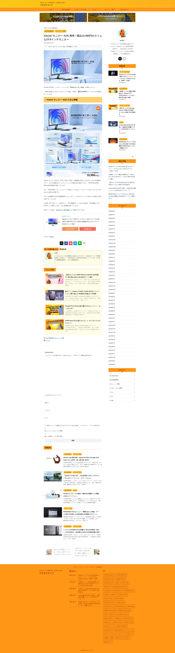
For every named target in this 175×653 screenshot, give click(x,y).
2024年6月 (111, 304)
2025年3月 (111, 272)
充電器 (106, 638)
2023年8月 (111, 339)
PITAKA (106, 594)
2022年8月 (111, 364)
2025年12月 (111, 239)
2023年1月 (111, 354)
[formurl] (124, 59)
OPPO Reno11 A (117, 590)
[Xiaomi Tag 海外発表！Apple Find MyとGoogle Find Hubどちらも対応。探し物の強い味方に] (53, 462)
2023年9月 (111, 336)
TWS (105, 614)
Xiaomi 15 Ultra (128, 618)
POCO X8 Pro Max (120, 606)
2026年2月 (111, 232)
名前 (46, 402)
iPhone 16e (125, 583)
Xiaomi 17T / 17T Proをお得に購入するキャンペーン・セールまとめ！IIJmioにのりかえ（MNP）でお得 (121, 169)
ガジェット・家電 (109, 9)
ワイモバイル (129, 634)
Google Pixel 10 (108, 583)
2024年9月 (111, 293)
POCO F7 (113, 594)
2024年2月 (111, 318)
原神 (112, 638)
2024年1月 (111, 321)
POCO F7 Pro (123, 594)
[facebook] (66, 243)
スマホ (95, 9)
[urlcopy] (84, 243)
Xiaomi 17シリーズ (109, 626)
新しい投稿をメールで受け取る (54, 436)
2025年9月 (111, 250)
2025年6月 (111, 261)
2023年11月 (111, 329)
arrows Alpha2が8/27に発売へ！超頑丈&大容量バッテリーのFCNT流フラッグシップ (122, 189)
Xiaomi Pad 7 (107, 630)
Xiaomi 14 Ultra (123, 614)
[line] (80, 243)
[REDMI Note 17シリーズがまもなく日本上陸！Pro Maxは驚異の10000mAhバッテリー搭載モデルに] (113, 142)
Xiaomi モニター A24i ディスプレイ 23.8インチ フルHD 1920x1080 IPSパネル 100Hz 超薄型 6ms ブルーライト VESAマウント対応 (81, 221)
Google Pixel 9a (120, 579)
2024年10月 (112, 289)
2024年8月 (111, 296)
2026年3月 (111, 229)
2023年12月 (111, 325)
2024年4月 (111, 311)
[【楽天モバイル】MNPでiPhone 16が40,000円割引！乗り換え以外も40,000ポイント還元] (55, 283)
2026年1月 (111, 236)
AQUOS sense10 (109, 575)
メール (47, 410)
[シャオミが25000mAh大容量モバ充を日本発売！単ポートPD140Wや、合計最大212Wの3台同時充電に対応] (53, 535)
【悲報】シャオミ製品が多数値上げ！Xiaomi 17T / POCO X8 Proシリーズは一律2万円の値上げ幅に (121, 177)
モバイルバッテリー (117, 634)
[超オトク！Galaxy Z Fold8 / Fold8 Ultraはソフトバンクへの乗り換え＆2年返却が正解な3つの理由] (55, 299)
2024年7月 (111, 300)
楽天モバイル (107, 641)
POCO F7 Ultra (108, 598)
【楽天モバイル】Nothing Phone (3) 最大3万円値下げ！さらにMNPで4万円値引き (121, 183)
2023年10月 (112, 332)
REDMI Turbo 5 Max (124, 610)
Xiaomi (51, 237)
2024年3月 (111, 314)
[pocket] (70, 243)
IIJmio (117, 583)
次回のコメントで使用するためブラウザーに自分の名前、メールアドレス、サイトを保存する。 (73, 425)
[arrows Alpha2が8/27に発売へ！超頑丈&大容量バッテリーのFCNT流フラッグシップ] (113, 125)
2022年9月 (111, 361)
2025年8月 (111, 254)
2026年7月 (111, 214)
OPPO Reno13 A (129, 590)
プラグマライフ (46, 5)
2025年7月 (111, 257)
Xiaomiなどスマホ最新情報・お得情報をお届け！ (51, 570)
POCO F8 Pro (119, 598)
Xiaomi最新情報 (65, 9)
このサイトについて (78, 567)
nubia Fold (107, 590)
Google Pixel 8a (108, 579)
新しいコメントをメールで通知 (54, 431)
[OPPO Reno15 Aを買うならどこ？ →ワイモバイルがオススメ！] (55, 329)
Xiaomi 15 (118, 618)
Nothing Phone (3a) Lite (120, 586)
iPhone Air (107, 586)
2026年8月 (111, 211)
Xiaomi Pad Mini (118, 630)
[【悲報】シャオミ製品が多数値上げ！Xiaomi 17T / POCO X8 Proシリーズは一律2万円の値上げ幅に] (113, 92)
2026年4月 (111, 225)
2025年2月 (111, 275)
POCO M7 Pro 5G (109, 602)
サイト (46, 418)
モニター (48, 340)
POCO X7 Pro (120, 602)
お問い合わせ (124, 9)
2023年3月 (111, 350)
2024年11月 (111, 286)
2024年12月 (111, 282)
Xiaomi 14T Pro (108, 618)
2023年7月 (111, 343)
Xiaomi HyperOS (121, 626)
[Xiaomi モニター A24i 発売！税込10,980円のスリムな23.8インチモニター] (75, 243)
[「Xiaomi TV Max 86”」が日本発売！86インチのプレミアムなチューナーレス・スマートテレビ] (53, 480)
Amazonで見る (70, 229)
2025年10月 (112, 247)
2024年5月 (111, 307)
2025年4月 (111, 268)
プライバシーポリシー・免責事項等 (93, 567)
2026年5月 (111, 222)
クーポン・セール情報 (80, 9)
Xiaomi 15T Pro (117, 622)
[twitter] (61, 243)
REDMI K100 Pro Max (110, 610)
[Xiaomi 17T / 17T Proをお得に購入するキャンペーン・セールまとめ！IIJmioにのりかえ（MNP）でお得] (113, 75)
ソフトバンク (129, 630)
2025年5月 (111, 264)
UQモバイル (113, 614)
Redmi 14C (131, 606)
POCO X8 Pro (108, 606)
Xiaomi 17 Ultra (129, 622)
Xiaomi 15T (107, 622)
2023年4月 (111, 346)
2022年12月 (111, 357)
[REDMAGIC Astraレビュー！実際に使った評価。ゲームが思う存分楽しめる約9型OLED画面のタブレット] (53, 517)
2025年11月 (111, 243)
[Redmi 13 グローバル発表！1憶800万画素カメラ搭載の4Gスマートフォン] (53, 499)
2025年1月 (111, 279)
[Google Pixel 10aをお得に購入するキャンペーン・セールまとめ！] (55, 314)
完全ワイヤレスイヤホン (122, 638)
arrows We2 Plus (121, 575)
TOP (51, 9)
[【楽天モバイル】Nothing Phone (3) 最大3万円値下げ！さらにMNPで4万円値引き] (113, 109)
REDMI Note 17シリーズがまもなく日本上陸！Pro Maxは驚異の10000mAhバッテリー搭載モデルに (121, 196)
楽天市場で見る (87, 229)
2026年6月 (111, 218)
